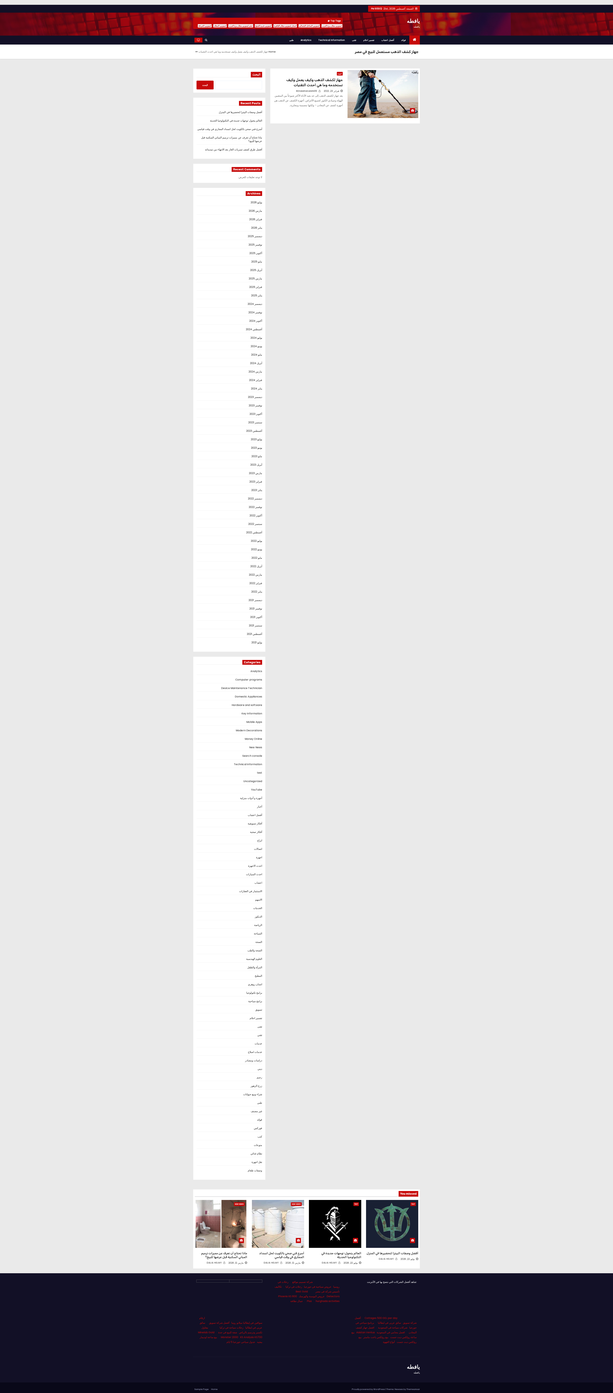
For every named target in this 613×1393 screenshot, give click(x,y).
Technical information (331, 40)
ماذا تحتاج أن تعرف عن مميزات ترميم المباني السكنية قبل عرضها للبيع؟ (231, 139)
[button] (206, 40)
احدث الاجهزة (255, 866)
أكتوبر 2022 (256, 515)
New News (255, 747)
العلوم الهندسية (254, 959)
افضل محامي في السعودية (391, 1332)
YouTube (256, 790)
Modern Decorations (249, 730)
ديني (259, 1069)
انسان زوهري (255, 984)
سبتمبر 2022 (255, 524)
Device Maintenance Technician (241, 688)
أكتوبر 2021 (256, 617)
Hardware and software (247, 705)
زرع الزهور (256, 1086)
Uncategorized (252, 781)
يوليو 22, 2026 (408, 1259)
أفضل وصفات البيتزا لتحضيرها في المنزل (240, 112)
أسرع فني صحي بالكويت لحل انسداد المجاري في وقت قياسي (229, 129)
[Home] (414, 40)
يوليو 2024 (256, 338)
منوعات (258, 1145)
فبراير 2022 (255, 583)
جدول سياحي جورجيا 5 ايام (241, 1342)
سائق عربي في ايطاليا (389, 1323)
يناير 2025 (256, 295)
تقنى (354, 40)
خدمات (258, 1043)
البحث (256, 74)
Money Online (253, 739)
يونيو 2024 (256, 346)
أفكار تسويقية (255, 823)
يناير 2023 (256, 490)
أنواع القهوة (389, 1342)
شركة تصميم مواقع (302, 1282)
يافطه (413, 21)
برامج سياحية (255, 1001)
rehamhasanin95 (307, 91)
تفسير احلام (369, 40)
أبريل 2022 (256, 566)
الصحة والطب (254, 950)
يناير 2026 (256, 228)
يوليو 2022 (256, 541)
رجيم (259, 1077)
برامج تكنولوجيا (254, 993)
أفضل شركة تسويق (219, 1323)
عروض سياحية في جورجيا (317, 1287)
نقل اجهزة (257, 1162)
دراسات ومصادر (253, 1060)
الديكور (258, 916)
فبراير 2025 (255, 287)
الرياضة (258, 925)
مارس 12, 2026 (293, 1262)
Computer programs (248, 679)
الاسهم (258, 900)
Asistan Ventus (365, 1332)
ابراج (259, 840)
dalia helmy (387, 1259)
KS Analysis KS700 (251, 1337)
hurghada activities (328, 1301)
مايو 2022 (256, 558)
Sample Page (201, 1389)
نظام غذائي (256, 1153)
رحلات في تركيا (294, 1287)
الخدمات (257, 908)
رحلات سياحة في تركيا (231, 1327)
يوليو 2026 (256, 202)
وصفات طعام (255, 1170)
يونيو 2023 (256, 448)
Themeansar (413, 1389)
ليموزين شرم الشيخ (263, 25)
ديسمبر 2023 (255, 397)
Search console (252, 756)
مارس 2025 (255, 278)
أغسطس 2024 (254, 329)
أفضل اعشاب (387, 40)
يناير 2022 (256, 592)
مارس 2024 (255, 371)
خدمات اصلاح (255, 1052)
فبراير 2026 (255, 219)
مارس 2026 (255, 211)
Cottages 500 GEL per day (381, 1318)
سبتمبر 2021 (255, 625)
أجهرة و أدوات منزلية (251, 798)
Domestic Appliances (248, 696)
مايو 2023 (256, 456)
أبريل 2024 (256, 363)
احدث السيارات (254, 874)
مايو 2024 (256, 355)
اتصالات (258, 849)
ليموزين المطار (220, 25)
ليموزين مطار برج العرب (332, 25)
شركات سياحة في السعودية (392, 1327)
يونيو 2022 (256, 549)
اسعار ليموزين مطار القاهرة (285, 25)
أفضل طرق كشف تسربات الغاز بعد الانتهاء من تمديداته (233, 149)
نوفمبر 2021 (255, 608)
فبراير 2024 (255, 380)
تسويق (258, 1010)
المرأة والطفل (254, 967)
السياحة (258, 933)
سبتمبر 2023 (255, 422)
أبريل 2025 (256, 270)
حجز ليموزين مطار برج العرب (241, 25)
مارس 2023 (255, 473)
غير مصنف (256, 1111)
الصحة (258, 942)
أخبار (259, 806)
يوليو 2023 (256, 439)
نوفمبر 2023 (255, 405)
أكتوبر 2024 (255, 321)
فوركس (258, 1128)
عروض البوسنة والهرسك (312, 1296)
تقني (259, 1035)
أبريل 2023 (256, 465)
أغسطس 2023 (254, 431)
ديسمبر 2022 (255, 498)
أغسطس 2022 (254, 532)
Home (272, 51)
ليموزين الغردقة (204, 25)
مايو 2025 (256, 261)
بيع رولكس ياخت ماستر (375, 1337)
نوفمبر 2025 (255, 245)
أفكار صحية (256, 832)
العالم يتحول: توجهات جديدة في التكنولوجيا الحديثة (236, 120)
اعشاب (258, 883)
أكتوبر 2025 (255, 253)
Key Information (252, 713)
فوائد (403, 40)
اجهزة (340, 73)
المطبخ (258, 976)
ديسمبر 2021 (255, 600)
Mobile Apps (254, 722)
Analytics (306, 40)
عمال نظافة (296, 1301)
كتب (259, 1136)
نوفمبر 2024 (255, 312)
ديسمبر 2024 (255, 304)
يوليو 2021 (256, 642)
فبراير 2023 (255, 481)
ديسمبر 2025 (255, 236)
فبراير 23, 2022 (331, 91)
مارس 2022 (255, 575)
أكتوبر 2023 (256, 414)
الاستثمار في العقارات (250, 891)
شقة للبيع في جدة (227, 1332)
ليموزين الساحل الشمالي (309, 25)
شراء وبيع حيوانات (252, 1094)
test (259, 773)
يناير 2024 (256, 388)
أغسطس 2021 (254, 634)
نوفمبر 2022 (255, 507)
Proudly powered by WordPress (368, 1389)
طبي (291, 40)
